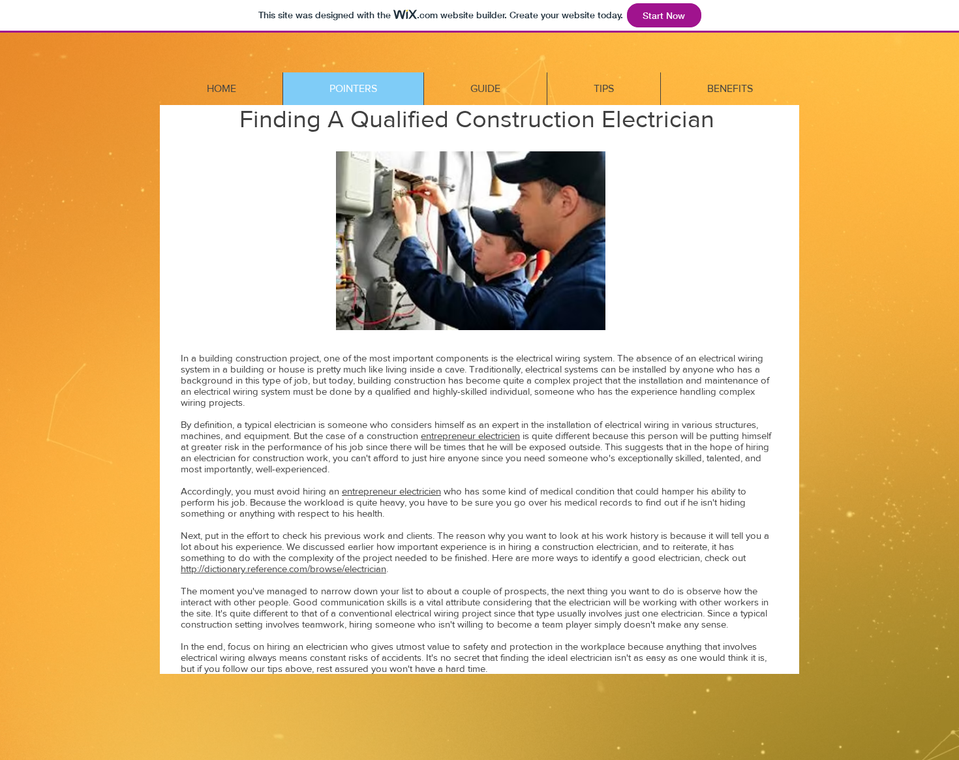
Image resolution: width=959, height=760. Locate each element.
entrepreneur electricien (470, 435)
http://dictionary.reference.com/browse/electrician (283, 568)
